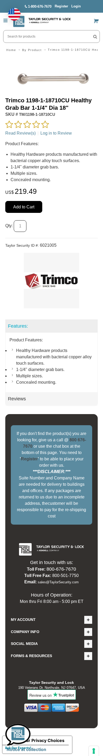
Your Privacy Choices (42, 740)
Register (61, 6)
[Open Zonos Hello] (12, 12)
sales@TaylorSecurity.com (58, 582)
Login (76, 6)
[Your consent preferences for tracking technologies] (94, 751)
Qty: (9, 225)
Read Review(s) (20, 133)
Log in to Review (56, 133)
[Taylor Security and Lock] (42, 21)
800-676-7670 (61, 569)
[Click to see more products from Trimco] (51, 280)
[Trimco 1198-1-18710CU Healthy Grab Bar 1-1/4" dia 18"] (51, 60)
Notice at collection (26, 749)
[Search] (95, 36)
